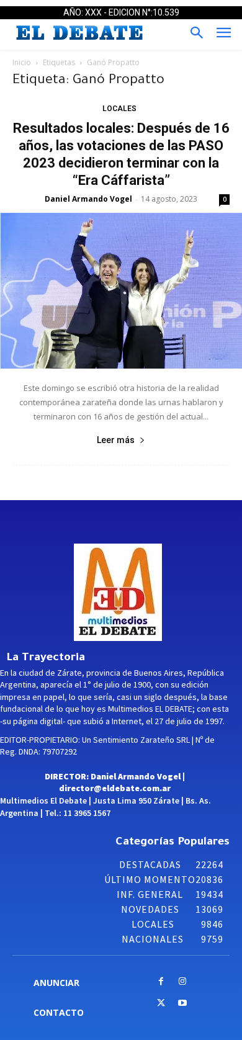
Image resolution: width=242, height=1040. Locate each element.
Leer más (116, 440)
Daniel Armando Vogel (88, 199)
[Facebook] (161, 982)
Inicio (21, 62)
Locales (119, 108)
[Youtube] (182, 1003)
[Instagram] (182, 982)
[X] (161, 1003)
